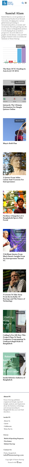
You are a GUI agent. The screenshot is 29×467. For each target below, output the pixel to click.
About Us (7, 421)
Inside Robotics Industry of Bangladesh (14, 379)
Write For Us (8, 429)
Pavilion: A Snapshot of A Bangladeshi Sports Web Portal (13, 218)
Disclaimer (8, 441)
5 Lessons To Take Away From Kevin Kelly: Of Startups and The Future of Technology (14, 298)
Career (6, 423)
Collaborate (8, 426)
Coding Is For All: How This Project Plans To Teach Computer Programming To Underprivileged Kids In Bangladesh (14, 339)
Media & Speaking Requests (14, 438)
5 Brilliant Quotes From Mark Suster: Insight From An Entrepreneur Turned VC (14, 257)
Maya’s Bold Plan (10, 143)
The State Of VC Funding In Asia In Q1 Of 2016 (14, 70)
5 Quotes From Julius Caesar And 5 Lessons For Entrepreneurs (13, 180)
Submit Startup (9, 444)
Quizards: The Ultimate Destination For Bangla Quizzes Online (12, 107)
